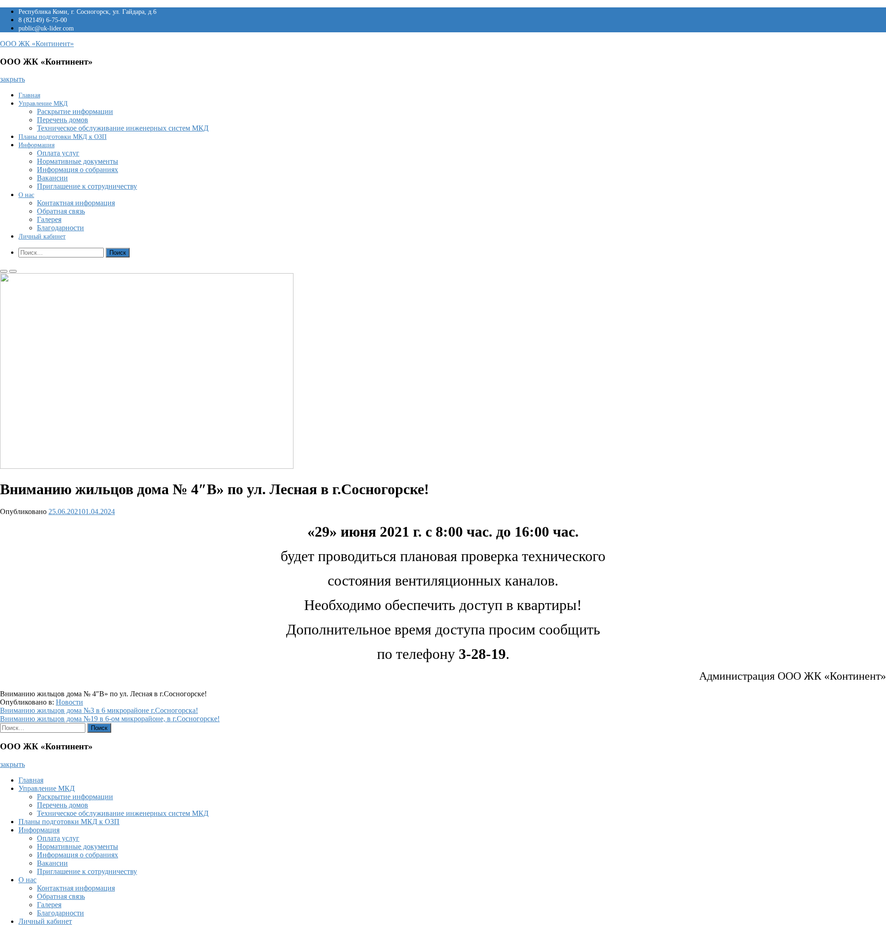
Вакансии (52, 178)
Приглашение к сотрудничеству (87, 186)
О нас (26, 194)
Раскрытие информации (75, 111)
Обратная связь (61, 211)
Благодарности (60, 228)
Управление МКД (43, 103)
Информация (36, 145)
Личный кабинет (42, 236)
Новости (69, 702)
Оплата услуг (58, 153)
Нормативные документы (77, 161)
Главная (29, 95)
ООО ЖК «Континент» (37, 44)
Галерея (49, 219)
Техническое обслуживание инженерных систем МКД (123, 128)
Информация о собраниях (77, 169)
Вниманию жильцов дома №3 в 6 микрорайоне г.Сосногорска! (99, 710)
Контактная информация (76, 203)
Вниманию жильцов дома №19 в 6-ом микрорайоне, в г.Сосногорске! (110, 719)
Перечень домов (62, 120)
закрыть (12, 79)
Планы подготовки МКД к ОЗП (62, 136)
